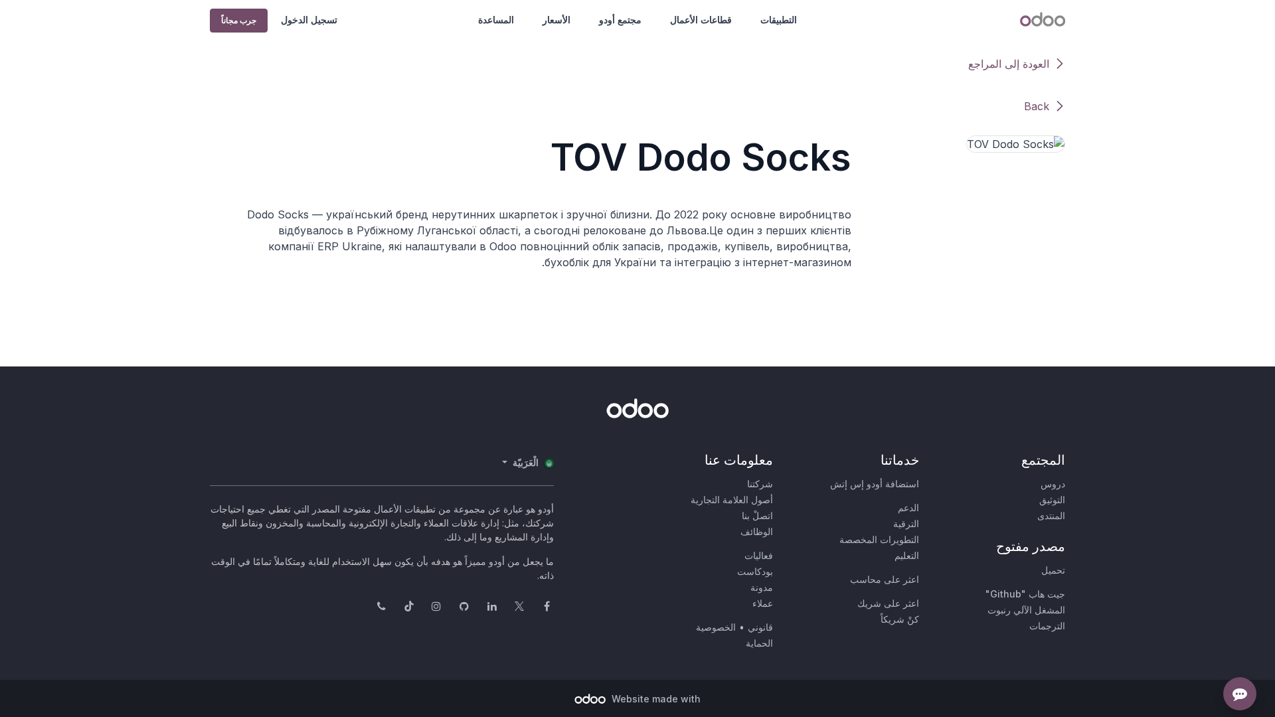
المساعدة (496, 19)
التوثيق (1052, 499)
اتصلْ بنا (757, 515)
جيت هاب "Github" (1025, 593)
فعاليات (758, 555)
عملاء (762, 603)
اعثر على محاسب (884, 579)
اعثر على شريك (888, 603)
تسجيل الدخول (309, 19)
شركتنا (760, 483)
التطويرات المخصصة (879, 539)
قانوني (760, 627)
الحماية (759, 643)
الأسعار (556, 19)
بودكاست (755, 571)
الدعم (908, 507)
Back (1036, 106)
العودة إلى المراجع (1008, 63)
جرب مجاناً (238, 20)
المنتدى (1051, 515)
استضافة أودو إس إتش (874, 483)
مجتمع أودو (620, 19)
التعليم (906, 555)
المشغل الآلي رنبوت (1026, 609)
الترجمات (1047, 625)
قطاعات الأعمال (701, 19)
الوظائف (756, 531)
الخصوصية (716, 627)
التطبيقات (778, 19)
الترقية (906, 523)
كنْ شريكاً (900, 619)
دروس (1053, 483)
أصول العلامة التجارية (732, 499)
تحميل (1053, 570)
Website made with (655, 698)
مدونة (761, 587)
